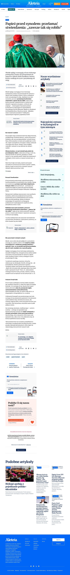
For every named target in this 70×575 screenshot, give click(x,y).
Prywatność (60, 570)
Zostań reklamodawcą (41, 570)
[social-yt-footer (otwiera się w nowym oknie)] (31, 566)
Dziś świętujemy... (48, 175)
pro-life (39, 467)
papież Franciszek (16, 357)
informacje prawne (31, 570)
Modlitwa (11, 9)
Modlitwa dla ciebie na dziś (50, 195)
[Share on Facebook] (26, 86)
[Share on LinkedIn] (28, 86)
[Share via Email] (33, 86)
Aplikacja (35, 543)
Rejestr (56, 3)
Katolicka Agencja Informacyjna (23, 31)
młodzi (7, 357)
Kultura (49, 9)
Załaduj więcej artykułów (52, 113)
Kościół (63, 9)
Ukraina (8, 467)
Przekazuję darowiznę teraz (15, 420)
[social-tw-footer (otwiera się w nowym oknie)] (36, 566)
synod (23, 357)
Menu (4, 9)
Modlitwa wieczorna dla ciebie (51, 181)
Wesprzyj (64, 3)
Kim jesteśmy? (23, 570)
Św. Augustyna (38, 6)
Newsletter (35, 541)
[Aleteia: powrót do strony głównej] (34, 3)
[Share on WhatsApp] (36, 86)
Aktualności (56, 9)
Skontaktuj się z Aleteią (52, 570)
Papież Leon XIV (41, 497)
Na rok (43, 541)
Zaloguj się (51, 4)
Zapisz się (10, 392)
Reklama (35, 549)
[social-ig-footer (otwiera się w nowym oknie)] (39, 566)
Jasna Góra (55, 496)
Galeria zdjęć (30, 172)
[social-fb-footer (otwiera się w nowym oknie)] (33, 566)
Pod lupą (43, 9)
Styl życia (37, 9)
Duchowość (29, 9)
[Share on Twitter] (31, 86)
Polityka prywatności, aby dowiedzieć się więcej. (17, 389)
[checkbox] (7, 387)
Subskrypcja (36, 545)
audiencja (55, 467)
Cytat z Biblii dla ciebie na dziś (50, 188)
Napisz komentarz (21, 450)
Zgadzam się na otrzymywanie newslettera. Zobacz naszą (17, 388)
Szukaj (18, 3)
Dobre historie (21, 9)
